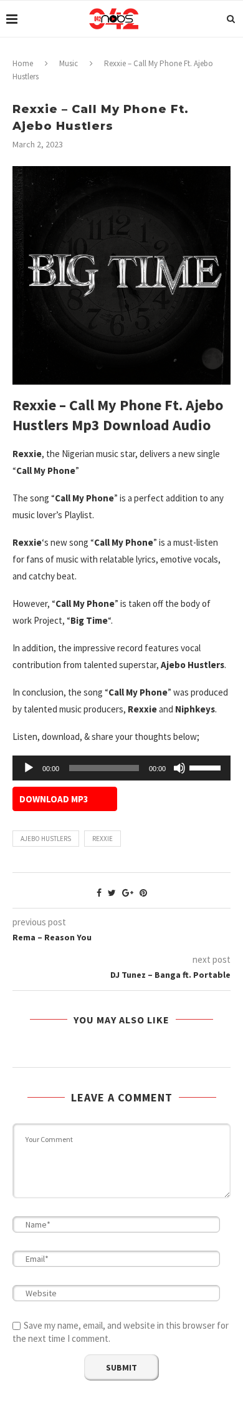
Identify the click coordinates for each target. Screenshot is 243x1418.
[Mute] (179, 768)
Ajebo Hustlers (46, 838)
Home (22, 63)
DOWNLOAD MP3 (53, 799)
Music (68, 63)
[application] (121, 768)
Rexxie (102, 838)
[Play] (28, 768)
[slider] (206, 767)
